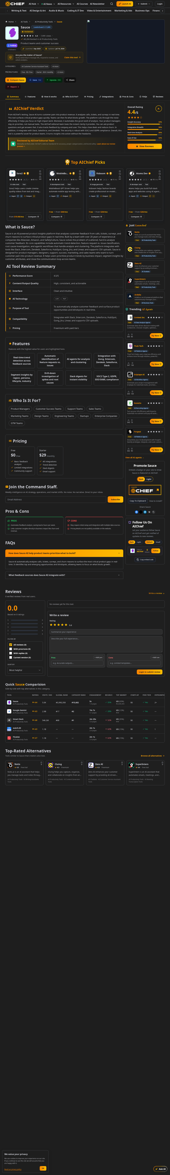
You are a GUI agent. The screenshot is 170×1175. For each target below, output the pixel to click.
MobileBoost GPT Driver (62, 173)
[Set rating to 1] (51, 625)
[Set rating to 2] (54, 625)
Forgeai (137, 431)
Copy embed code (146, 559)
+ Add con (156, 657)
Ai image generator (96, 184)
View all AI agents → (134, 457)
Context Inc (139, 317)
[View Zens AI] (130, 265)
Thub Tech (138, 346)
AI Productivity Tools (149, 240)
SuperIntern (140, 279)
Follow (155, 551)
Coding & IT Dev (75, 10)
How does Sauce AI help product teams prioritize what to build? (42, 553)
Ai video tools (14, 184)
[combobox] (25, 670)
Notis (137, 232)
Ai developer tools (136, 184)
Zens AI (138, 263)
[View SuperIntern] (130, 280)
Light (148, 479)
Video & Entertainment (99, 10)
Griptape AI (139, 374)
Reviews (159, 96)
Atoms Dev (142, 173)
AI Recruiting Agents (141, 408)
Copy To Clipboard (138, 501)
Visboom (100, 173)
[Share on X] (140, 512)
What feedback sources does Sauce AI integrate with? (37, 575)
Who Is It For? (71, 96)
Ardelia (138, 294)
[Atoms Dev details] (132, 173)
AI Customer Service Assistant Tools (35, 66)
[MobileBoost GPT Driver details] (52, 173)
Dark (141, 479)
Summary (14, 96)
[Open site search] (111, 4)
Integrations (108, 96)
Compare (32, 216)
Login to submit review (149, 672)
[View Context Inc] (130, 317)
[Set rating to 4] (62, 625)
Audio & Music (56, 10)
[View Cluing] (130, 249)
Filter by (12, 639)
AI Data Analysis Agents (142, 322)
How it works (50, 96)
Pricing (90, 96)
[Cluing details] (50, 765)
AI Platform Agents (140, 351)
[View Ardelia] (130, 296)
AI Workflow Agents (141, 380)
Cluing (137, 247)
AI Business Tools (147, 303)
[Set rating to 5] (66, 625)
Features (31, 96)
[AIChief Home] (15, 3)
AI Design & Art (38, 10)
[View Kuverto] (130, 403)
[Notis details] (10, 765)
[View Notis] (130, 233)
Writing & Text (18, 10)
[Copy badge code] (153, 512)
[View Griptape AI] (130, 375)
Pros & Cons (127, 96)
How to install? (155, 501)
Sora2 (20, 173)
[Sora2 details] (12, 173)
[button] (115, 499)
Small (158, 542)
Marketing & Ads (123, 10)
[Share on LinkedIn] (145, 512)
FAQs (144, 96)
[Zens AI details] (91, 765)
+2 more (60, 72)
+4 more (55, 66)
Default (150, 542)
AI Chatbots (146, 271)
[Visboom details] (92, 173)
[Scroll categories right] (162, 11)
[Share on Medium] (149, 512)
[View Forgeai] (130, 432)
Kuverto (137, 403)
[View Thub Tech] (130, 346)
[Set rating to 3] (58, 625)
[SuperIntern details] (131, 765)
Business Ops (142, 10)
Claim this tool (71, 57)
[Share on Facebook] (136, 512)
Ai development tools (57, 184)
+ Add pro (98, 657)
